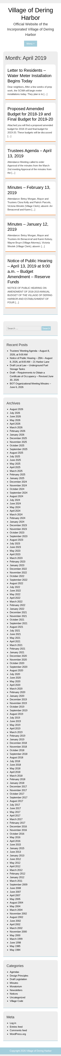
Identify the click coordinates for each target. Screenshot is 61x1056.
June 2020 (15, 677)
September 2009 (18, 884)
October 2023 (17, 532)
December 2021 (18, 612)
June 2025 (15, 460)
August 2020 (16, 670)
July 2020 (15, 674)
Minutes (14, 983)
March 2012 (16, 870)
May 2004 (15, 906)
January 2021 (17, 652)
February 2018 (17, 779)
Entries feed (16, 1026)
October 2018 (17, 750)
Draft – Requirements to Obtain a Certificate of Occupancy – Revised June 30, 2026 (31, 376)
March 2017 (16, 819)
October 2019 (17, 706)
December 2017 (18, 786)
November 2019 (18, 703)
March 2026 (16, 427)
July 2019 (15, 717)
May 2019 (15, 725)
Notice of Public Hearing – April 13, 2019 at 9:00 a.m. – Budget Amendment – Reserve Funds (29, 271)
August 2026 (16, 409)
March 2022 (16, 601)
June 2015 (15, 844)
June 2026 (15, 416)
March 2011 (16, 880)
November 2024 (18, 485)
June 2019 (15, 721)
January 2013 (17, 855)
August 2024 (16, 496)
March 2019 (16, 732)
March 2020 (16, 688)
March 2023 (16, 558)
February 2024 (17, 518)
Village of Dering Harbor (39, 1050)
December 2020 (18, 655)
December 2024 (18, 481)
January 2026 (17, 434)
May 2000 (15, 935)
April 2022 (15, 597)
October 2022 (17, 576)
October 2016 (17, 833)
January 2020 (17, 695)
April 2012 (15, 866)
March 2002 (16, 928)
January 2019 (17, 739)
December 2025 (18, 438)
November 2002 (18, 913)
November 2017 (18, 790)
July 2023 (15, 543)
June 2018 (15, 764)
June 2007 (15, 891)
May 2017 (15, 812)
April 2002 (15, 924)
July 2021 (15, 630)
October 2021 (17, 619)
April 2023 (15, 554)
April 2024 (15, 510)
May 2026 (15, 420)
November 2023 (18, 529)
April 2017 (15, 815)
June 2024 (15, 503)
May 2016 (15, 837)
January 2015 (17, 848)
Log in (13, 1023)
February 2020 (17, 692)
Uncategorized (17, 997)
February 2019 (17, 735)
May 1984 (15, 949)
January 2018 (17, 783)
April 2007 (15, 895)
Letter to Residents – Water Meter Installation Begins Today (29, 75)
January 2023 (17, 565)
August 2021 (16, 626)
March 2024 (16, 514)
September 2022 (18, 579)
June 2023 (15, 547)
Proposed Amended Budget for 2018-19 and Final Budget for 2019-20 (30, 114)
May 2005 (15, 899)
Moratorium (16, 986)
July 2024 (15, 500)
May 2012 (15, 862)
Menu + (31, 43)
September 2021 (18, 623)
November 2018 (18, 746)
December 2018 (18, 743)
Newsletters (16, 990)
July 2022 (15, 587)
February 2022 (17, 605)
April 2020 (15, 685)
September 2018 (18, 754)
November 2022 (18, 572)
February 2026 (17, 431)
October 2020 (17, 663)
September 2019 (18, 710)
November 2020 (18, 659)
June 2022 (15, 590)
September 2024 (18, 492)
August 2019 (16, 714)
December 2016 (18, 826)
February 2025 (17, 474)
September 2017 (18, 797)
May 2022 (15, 594)
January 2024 (17, 521)
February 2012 (17, 873)
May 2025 (15, 463)
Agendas (14, 972)
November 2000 (18, 931)
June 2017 (15, 808)
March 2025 (16, 471)
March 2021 (16, 645)
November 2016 (18, 830)
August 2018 (16, 757)
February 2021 (17, 648)
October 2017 (17, 793)
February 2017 (17, 822)
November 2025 (18, 442)
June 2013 (15, 851)
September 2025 (18, 449)
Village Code (16, 1001)
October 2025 (17, 445)
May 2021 (15, 637)
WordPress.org (18, 1034)
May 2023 (15, 550)
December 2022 (18, 568)
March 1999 (16, 938)
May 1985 (15, 946)
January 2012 (17, 877)
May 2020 (15, 681)
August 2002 (16, 917)
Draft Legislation (18, 979)
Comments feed (18, 1030)
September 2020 (18, 666)
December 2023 (18, 525)
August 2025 (16, 452)
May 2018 (15, 768)
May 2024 (15, 507)
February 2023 (17, 561)
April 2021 (15, 641)
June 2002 (15, 920)
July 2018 (15, 761)
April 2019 (15, 728)
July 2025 (15, 456)
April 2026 (15, 423)
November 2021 (18, 616)
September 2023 (18, 536)
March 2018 (16, 775)
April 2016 (15, 841)
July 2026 (15, 412)
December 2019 (18, 699)
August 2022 (16, 583)
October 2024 (17, 489)
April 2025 (15, 467)
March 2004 (16, 909)
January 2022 (17, 608)
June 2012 (15, 859)
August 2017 (16, 801)
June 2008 (15, 888)
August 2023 (16, 539)
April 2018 (15, 772)
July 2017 (15, 804)
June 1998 (15, 942)
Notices (14, 993)
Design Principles (19, 975)
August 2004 (16, 902)
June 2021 (15, 634)
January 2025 (17, 478)
